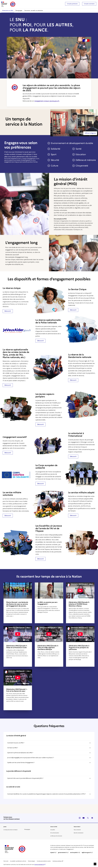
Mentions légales (31, 861)
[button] (79, 818)
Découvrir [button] (7, 311)
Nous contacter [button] (77, 829)
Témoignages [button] (27, 829)
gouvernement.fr (62, 852)
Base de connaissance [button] (78, 832)
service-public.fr (74, 852)
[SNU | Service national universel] (8, 4)
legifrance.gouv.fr (86, 852)
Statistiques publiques (57, 861)
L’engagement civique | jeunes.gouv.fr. (46, 101)
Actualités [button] (52, 829)
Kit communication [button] (54, 832)
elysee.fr (52, 852)
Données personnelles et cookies (44, 861)
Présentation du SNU (7, 10)
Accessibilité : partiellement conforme (18, 861)
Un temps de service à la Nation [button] (10, 829)
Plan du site (6, 861)
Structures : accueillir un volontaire (33, 10)
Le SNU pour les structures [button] (56, 835)
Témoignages (18, 10)
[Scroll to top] (95, 864)
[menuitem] (72, 4)
